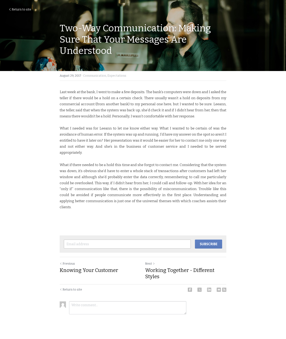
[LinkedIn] (209, 290)
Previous (69, 263)
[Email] (219, 290)
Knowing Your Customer (89, 270)
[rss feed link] (224, 290)
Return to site (21, 9)
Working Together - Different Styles (179, 273)
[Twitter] (199, 290)
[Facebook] (190, 290)
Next (148, 263)
